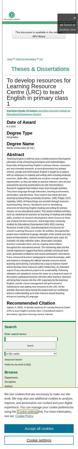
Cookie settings (28, 411)
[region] (39, 418)
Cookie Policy (24, 416)
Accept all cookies (39, 429)
